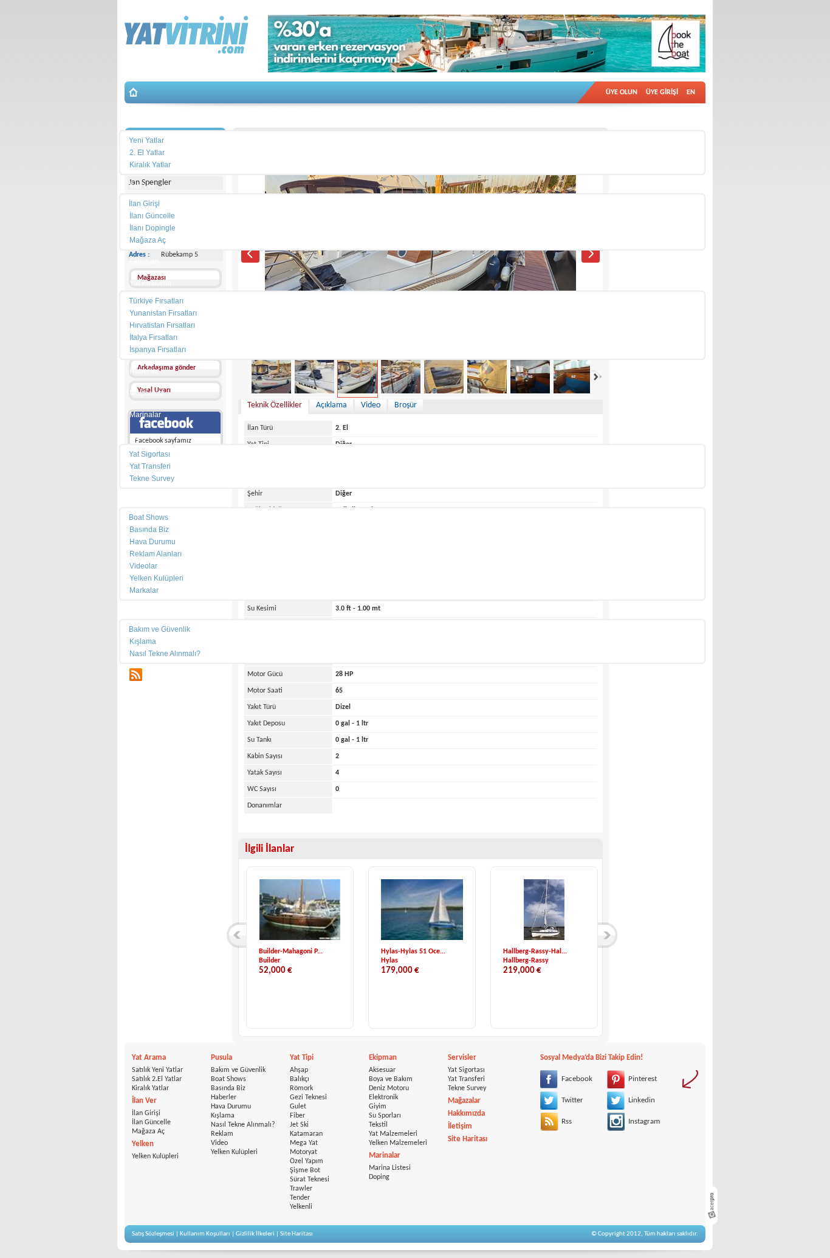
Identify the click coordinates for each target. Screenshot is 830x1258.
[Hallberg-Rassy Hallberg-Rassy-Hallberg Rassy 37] (544, 938)
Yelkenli (301, 1207)
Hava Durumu (231, 1106)
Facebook (576, 1079)
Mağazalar (464, 1101)
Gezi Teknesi (308, 1097)
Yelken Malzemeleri (398, 1143)
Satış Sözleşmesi (153, 1234)
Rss (566, 1121)
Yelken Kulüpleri (155, 1156)
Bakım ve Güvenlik (238, 1070)
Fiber (297, 1115)
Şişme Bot (305, 1170)
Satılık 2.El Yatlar (157, 1079)
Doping (379, 1177)
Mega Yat (304, 1143)
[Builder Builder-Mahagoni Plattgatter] (299, 938)
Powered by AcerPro (711, 1205)
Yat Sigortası (466, 1070)
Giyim (377, 1106)
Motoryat (303, 1152)
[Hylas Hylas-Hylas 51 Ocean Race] (427, 938)
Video (219, 1143)
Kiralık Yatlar (150, 1088)
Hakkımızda (466, 1114)
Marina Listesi (390, 1168)
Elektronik (383, 1097)
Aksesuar (382, 1070)
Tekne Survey (467, 1088)
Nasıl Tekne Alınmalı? (243, 1124)
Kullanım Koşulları (205, 1234)
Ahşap (299, 1070)
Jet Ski (299, 1124)
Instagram (644, 1121)
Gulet (298, 1106)
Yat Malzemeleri (393, 1134)
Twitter (572, 1100)
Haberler (223, 1097)
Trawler (301, 1188)
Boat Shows (228, 1079)
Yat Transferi (466, 1079)
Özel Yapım (306, 1161)
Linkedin (641, 1100)
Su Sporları (385, 1115)
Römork (301, 1088)
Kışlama (223, 1115)
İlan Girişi (146, 1113)
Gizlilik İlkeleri (255, 1234)
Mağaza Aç (148, 1131)
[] (236, 935)
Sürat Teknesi (309, 1179)
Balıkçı (299, 1079)
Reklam (222, 1134)
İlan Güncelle (151, 1122)
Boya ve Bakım (391, 1079)
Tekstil (378, 1124)
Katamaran (306, 1134)
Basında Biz (228, 1088)
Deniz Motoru (389, 1088)
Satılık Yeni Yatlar (157, 1070)
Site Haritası (467, 1139)
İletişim (460, 1126)
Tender (300, 1197)
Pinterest (642, 1079)
